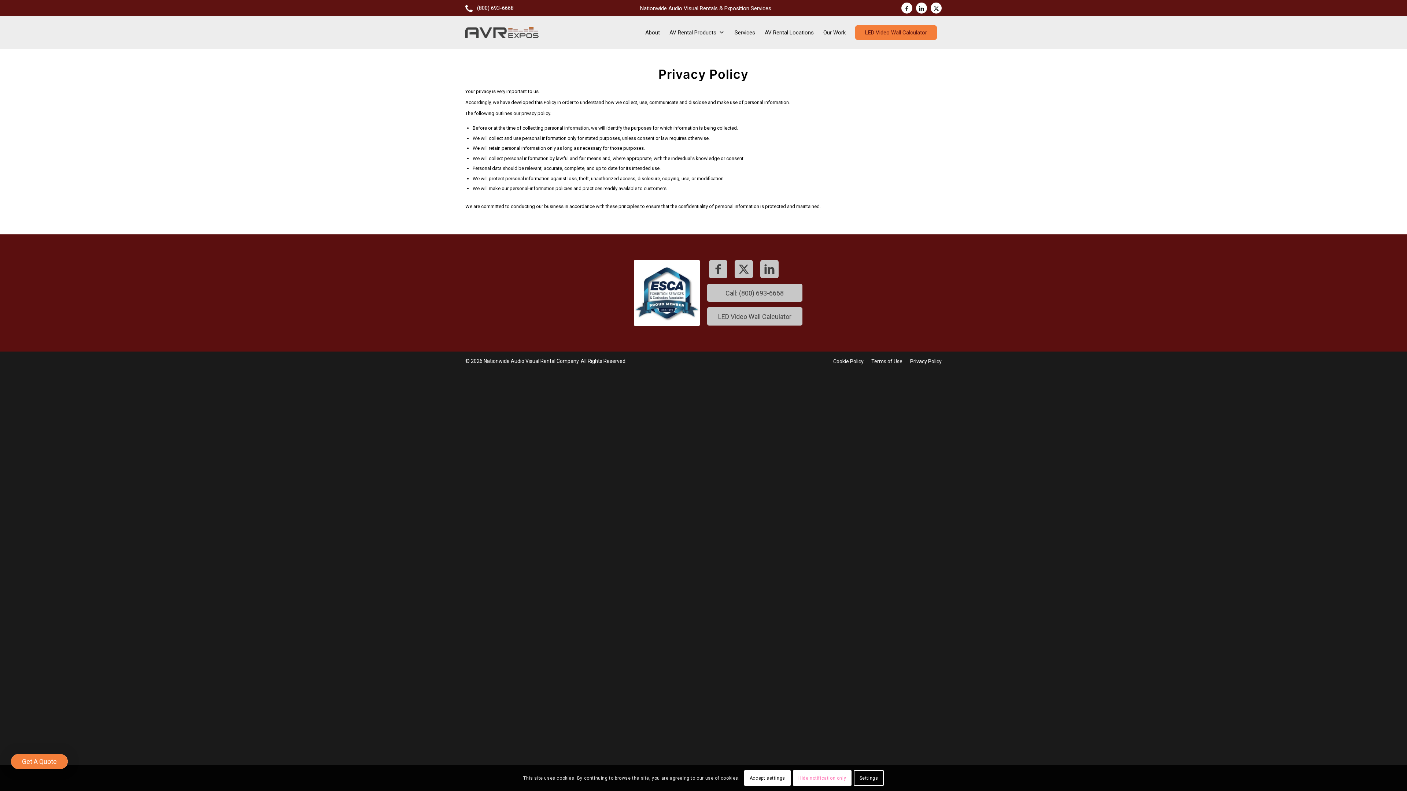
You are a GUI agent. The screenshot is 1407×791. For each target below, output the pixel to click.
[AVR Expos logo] (502, 32)
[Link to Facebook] (906, 8)
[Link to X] (936, 8)
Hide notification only (822, 778)
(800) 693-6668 (495, 8)
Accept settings (767, 778)
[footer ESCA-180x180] (667, 293)
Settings (869, 778)
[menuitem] (489, 7)
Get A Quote (39, 761)
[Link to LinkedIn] (921, 8)
